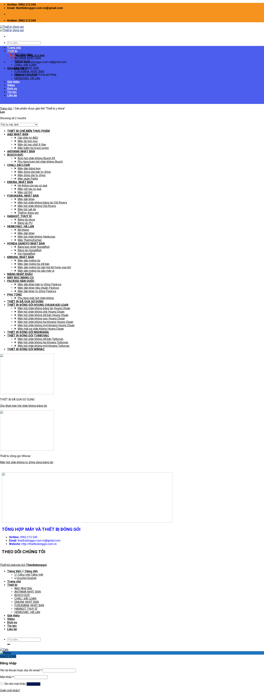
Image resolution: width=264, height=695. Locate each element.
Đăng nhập (33, 684)
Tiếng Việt (14, 571)
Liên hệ (12, 629)
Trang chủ (14, 47)
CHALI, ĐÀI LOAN (25, 598)
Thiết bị (12, 585)
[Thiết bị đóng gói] (12, 28)
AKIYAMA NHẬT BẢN (27, 591)
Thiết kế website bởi (23, 565)
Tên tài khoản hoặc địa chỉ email (21, 670)
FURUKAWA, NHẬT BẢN (29, 71)
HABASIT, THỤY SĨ (25, 75)
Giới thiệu (13, 81)
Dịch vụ (12, 88)
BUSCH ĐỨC (22, 595)
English (31, 578)
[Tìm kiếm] (8, 644)
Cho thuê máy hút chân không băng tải (23, 405)
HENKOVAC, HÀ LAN (27, 78)
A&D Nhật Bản (23, 588)
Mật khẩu (7, 677)
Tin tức (12, 92)
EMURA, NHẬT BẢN (26, 68)
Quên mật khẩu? (10, 690)
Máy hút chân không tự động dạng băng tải (26, 462)
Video (11, 85)
